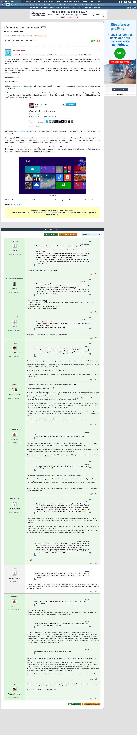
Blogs (51, 2)
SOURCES (73, 7)
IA (36, 5)
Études (84, 2)
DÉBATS (80, 7)
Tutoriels (38, 2)
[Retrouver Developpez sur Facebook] (133, 8)
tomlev (14, 568)
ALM (40, 5)
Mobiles (93, 5)
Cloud (32, 5)
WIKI (86, 7)
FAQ (45, 2)
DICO (91, 7)
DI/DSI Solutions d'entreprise (19, 5)
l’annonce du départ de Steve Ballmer (25, 131)
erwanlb (15, 241)
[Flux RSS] (128, 8)
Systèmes (101, 5)
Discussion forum (121, 90)
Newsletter (67, 2)
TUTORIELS (31, 7)
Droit (91, 2)
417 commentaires (40, 36)
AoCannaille (15, 499)
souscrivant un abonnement (47, 213)
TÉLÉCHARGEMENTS (62, 7)
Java (53, 5)
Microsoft (47, 5)
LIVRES (52, 7)
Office (87, 5)
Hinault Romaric (26, 36)
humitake (15, 385)
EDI (65, 5)
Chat (58, 2)
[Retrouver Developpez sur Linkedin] (135, 8)
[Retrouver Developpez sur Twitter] (130, 8)
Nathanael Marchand (14, 279)
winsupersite (16, 204)
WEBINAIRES (44, 7)
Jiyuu (15, 343)
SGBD (81, 5)
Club (98, 2)
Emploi (76, 2)
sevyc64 (14, 429)
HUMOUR (97, 7)
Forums (29, 2)
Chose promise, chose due (16, 86)
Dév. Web (59, 5)
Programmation (73, 5)
